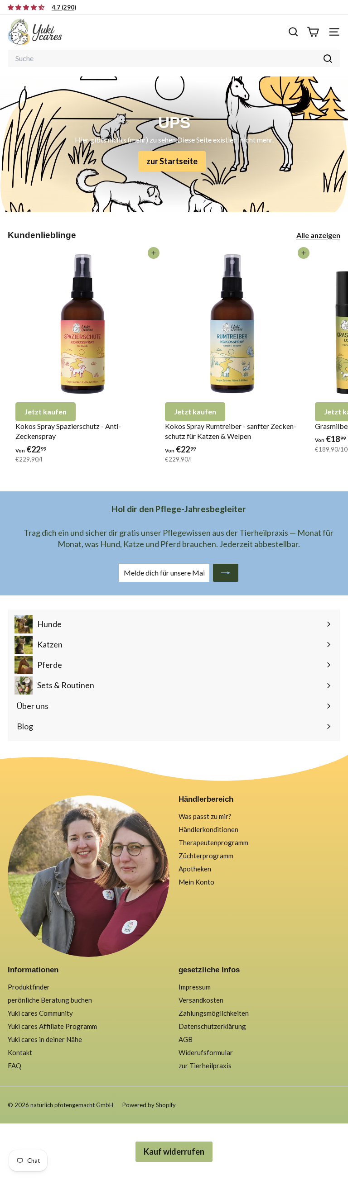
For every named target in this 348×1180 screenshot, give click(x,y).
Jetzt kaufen (45, 411)
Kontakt (20, 1052)
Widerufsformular (206, 1052)
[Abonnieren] (225, 573)
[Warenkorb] (313, 32)
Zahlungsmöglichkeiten (214, 1013)
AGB (186, 1039)
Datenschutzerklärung (212, 1026)
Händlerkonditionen (208, 829)
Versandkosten (201, 1000)
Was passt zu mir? (205, 816)
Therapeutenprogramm (213, 842)
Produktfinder (29, 987)
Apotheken (195, 869)
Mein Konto (196, 882)
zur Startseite (172, 161)
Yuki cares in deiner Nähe (45, 1039)
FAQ (14, 1065)
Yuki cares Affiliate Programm (52, 1026)
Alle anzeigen (318, 235)
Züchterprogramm (206, 856)
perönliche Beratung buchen (50, 1000)
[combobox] (174, 58)
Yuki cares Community (40, 1013)
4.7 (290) (64, 7)
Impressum (195, 987)
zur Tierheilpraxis (205, 1065)
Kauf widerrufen (174, 1151)
